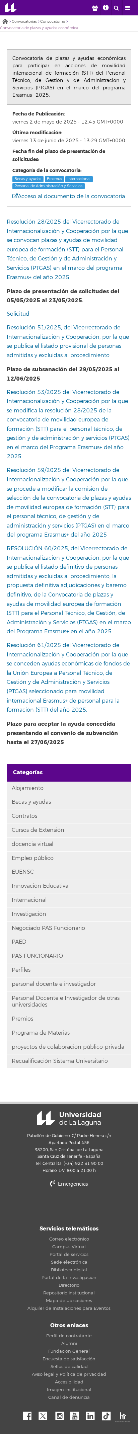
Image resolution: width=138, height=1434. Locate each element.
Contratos (24, 816)
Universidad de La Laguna (11, 7)
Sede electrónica (69, 1262)
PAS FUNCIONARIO (37, 956)
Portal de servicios (69, 1254)
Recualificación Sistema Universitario (60, 1061)
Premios (22, 1019)
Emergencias (72, 1184)
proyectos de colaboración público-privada (68, 1047)
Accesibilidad (69, 1382)
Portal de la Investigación (69, 1277)
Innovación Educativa (40, 886)
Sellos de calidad (69, 1366)
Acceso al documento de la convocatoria (71, 196)
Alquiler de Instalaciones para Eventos (69, 1308)
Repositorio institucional (69, 1293)
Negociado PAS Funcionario (48, 928)
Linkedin (93, 1414)
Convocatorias (24, 21)
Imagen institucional (69, 1389)
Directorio (69, 1285)
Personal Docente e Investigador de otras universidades (66, 1002)
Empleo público (33, 858)
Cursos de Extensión (38, 830)
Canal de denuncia (69, 1397)
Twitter (46, 1414)
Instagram (61, 1414)
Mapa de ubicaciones (69, 1300)
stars (69, 1207)
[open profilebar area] (95, 7)
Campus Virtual (69, 1247)
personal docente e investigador (54, 984)
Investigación (29, 914)
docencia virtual (32, 844)
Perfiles (21, 970)
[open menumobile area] (127, 7)
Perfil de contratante (69, 1336)
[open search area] (116, 7)
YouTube (77, 1414)
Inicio (5, 22)
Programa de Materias (41, 1033)
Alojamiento (28, 788)
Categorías (28, 772)
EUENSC (23, 872)
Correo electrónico (69, 1239)
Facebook (30, 1414)
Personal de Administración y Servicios (48, 186)
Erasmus (54, 179)
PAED (19, 942)
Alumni (69, 1343)
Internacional (78, 179)
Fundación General (69, 1351)
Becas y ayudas (27, 179)
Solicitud (18, 314)
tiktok (108, 1414)
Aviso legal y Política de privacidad (69, 1374)
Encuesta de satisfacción (69, 1359)
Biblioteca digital (69, 1270)
